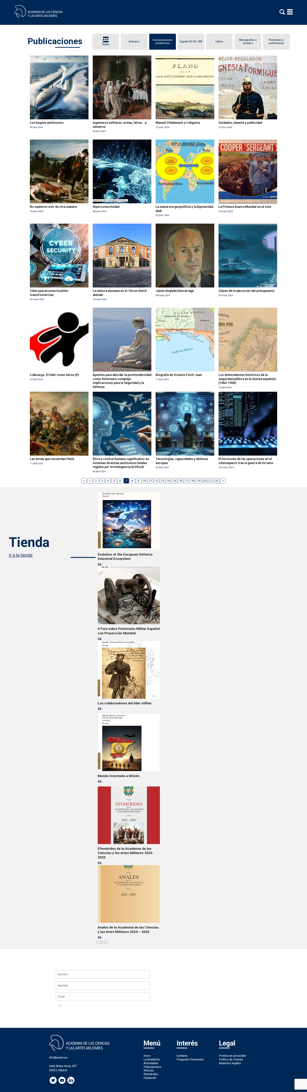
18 (192, 481)
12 (156, 481)
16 (180, 481)
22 (217, 481)
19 (198, 481)
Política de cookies (231, 1059)
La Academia (152, 1059)
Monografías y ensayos (248, 41)
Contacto (182, 1055)
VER (105, 1006)
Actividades (151, 1063)
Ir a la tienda (21, 555)
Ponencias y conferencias (276, 41)
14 (168, 481)
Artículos (134, 41)
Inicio (147, 1055)
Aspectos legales (230, 1063)
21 (210, 481)
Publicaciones (152, 1067)
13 (162, 481)
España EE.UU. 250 (191, 41)
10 (144, 481)
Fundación (150, 1078)
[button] (99, 942)
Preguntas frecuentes (190, 1059)
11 (150, 481)
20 (204, 481)
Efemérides (151, 1074)
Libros (219, 41)
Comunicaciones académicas (162, 41)
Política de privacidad (232, 1055)
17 (186, 481)
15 (174, 481)
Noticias (149, 1070)
